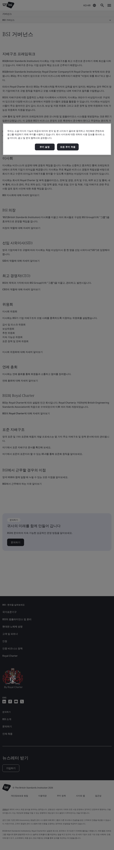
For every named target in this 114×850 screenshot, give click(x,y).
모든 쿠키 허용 (68, 147)
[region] (57, 139)
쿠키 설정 (45, 147)
